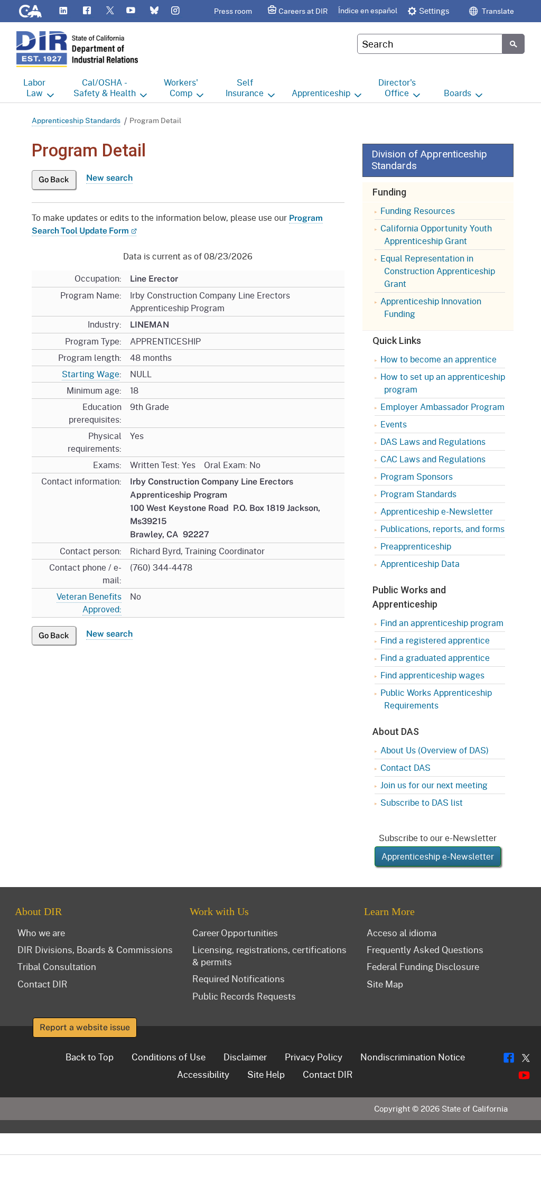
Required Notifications (238, 978)
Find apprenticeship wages (432, 675)
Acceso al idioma (401, 932)
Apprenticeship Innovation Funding (430, 307)
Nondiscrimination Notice (412, 1056)
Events (393, 424)
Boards (457, 93)
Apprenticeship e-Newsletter (436, 511)
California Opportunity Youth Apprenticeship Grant (436, 234)
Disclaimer (245, 1056)
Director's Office (397, 87)
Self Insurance (245, 87)
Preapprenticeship (415, 546)
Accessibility (203, 1074)
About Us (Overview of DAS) (434, 750)
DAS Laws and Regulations (433, 441)
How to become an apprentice (438, 359)
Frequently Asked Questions (425, 949)
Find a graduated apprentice (435, 657)
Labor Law (34, 87)
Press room (233, 10)
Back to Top (90, 1056)
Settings (434, 10)
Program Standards (418, 494)
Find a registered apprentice (435, 640)
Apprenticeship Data (420, 563)
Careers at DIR (303, 10)
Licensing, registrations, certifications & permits (269, 955)
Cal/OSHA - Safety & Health (104, 87)
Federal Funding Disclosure (423, 966)
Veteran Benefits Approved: (89, 602)
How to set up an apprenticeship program (442, 382)
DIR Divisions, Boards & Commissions (95, 949)
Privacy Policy (313, 1056)
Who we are (41, 932)
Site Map (385, 983)
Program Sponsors (416, 476)
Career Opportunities (235, 932)
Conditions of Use (169, 1056)
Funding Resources (417, 210)
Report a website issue (85, 1027)
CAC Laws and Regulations (433, 459)
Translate (497, 10)
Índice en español (367, 10)
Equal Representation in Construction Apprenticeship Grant (437, 271)
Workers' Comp (181, 87)
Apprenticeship (321, 93)
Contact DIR (42, 983)
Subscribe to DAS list (421, 802)
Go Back (54, 179)
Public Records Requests (244, 996)
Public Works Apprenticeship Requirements (436, 698)
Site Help (266, 1074)
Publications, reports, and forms (442, 529)
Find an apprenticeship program (441, 623)
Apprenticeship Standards (76, 120)
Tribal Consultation (56, 966)
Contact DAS (405, 767)
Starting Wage (90, 374)
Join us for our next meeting (434, 785)
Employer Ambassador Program (442, 406)
